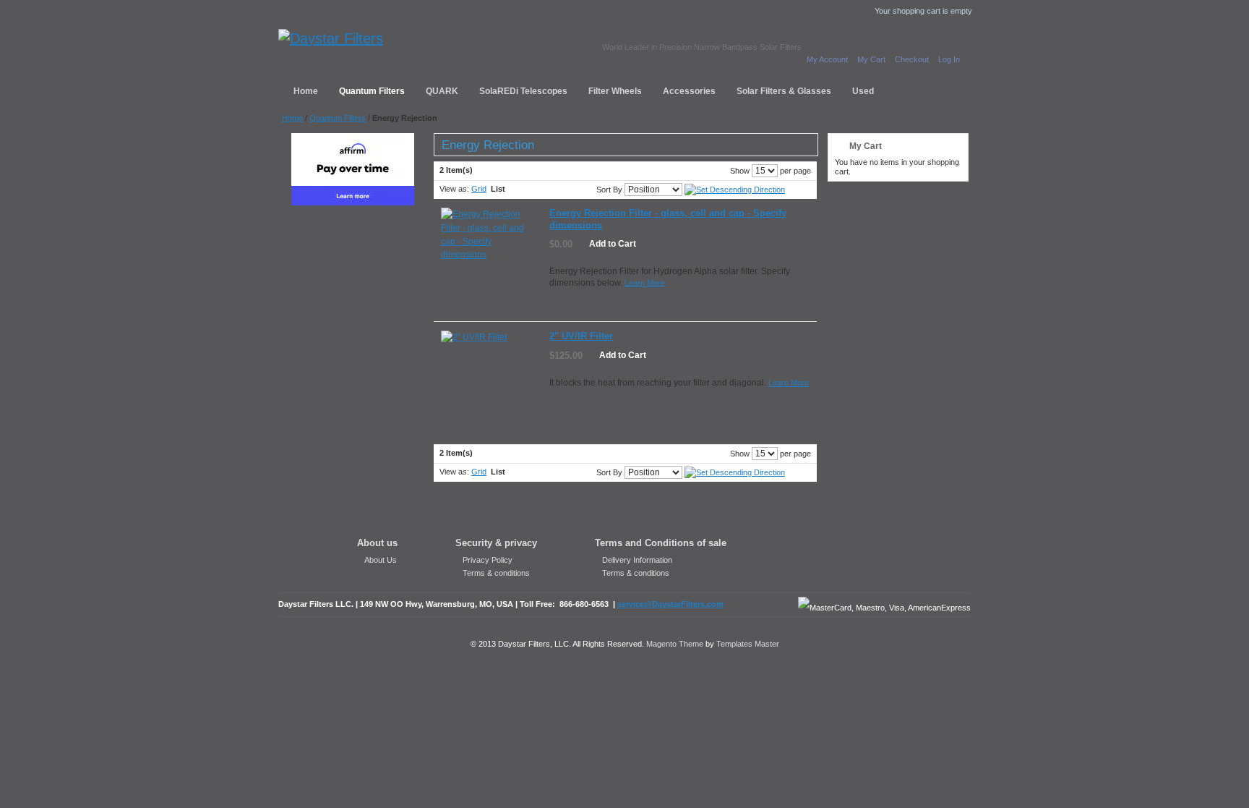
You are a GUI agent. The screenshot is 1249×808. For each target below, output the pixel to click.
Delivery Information (637, 560)
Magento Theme (674, 643)
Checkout (912, 59)
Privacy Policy (487, 560)
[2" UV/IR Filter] (489, 379)
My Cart (871, 59)
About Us (380, 560)
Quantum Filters (337, 118)
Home (292, 118)
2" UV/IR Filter (581, 336)
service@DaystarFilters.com (670, 604)
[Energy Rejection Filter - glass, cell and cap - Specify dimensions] (489, 256)
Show (740, 170)
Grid (478, 188)
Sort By (609, 189)
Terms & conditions (496, 573)
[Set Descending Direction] (734, 189)
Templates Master (747, 643)
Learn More (644, 282)
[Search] (860, 89)
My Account (827, 59)
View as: (454, 188)
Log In (949, 59)
